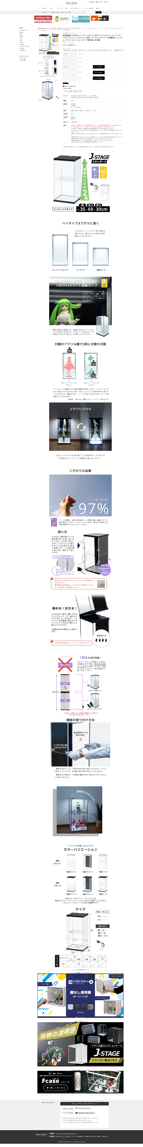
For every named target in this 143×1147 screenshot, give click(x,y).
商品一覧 (45, 8)
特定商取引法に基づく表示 (90, 1136)
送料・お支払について (76, 8)
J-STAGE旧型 (22, 50)
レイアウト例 (59, 8)
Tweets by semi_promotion (47, 1102)
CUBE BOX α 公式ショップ (43, 28)
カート (99, 8)
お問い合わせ (104, 1136)
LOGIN (100, 2)
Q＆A (66, 8)
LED (70, 12)
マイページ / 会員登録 (88, 8)
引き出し (58, 12)
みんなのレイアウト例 (24, 56)
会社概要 (99, 1136)
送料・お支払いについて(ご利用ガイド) (63, 1136)
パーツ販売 (22, 48)
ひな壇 (21, 40)
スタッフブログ (23, 58)
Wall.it (21, 34)
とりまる (21, 42)
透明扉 (53, 12)
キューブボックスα (23, 30)
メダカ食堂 (22, 44)
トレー (66, 12)
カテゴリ (51, 8)
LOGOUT (105, 2)
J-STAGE (21, 32)
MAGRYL (21, 36)
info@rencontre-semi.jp (86, 1113)
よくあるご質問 (23, 60)
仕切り (62, 12)
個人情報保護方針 (79, 1136)
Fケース (21, 38)
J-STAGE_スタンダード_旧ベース (64, 28)
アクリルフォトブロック (24, 46)
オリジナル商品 (53, 28)
